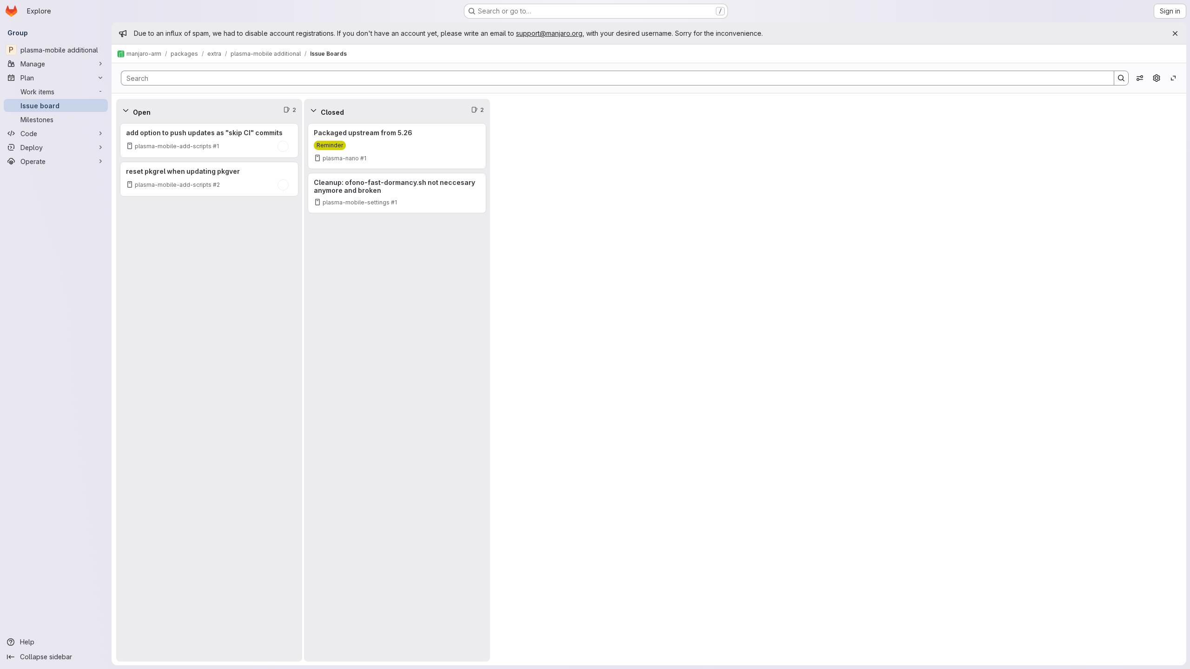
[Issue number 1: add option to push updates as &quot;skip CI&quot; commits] (209, 140)
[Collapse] (125, 110)
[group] (209, 391)
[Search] (1121, 78)
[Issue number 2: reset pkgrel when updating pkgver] (209, 179)
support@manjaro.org (549, 33)
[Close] (1175, 33)
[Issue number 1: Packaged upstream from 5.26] (397, 146)
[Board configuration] (1156, 78)
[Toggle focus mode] (1173, 78)
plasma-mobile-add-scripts (173, 146)
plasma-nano (341, 158)
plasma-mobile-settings (356, 202)
